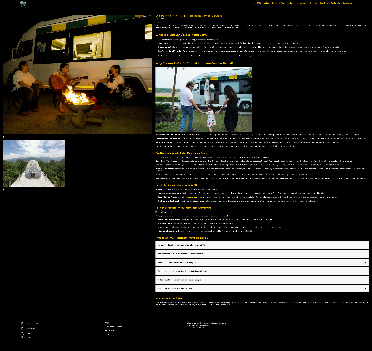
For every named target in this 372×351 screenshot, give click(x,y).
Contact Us (347, 3)
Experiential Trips (278, 3)
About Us (313, 3)
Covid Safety (301, 3)
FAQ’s (107, 334)
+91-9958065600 (32, 323)
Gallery (291, 3)
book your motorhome (192, 197)
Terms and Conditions (113, 327)
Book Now (324, 3)
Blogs (107, 323)
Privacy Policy (110, 331)
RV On (28, 338)
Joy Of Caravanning (261, 3)
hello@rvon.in (31, 328)
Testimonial (335, 3)
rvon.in (28, 333)
